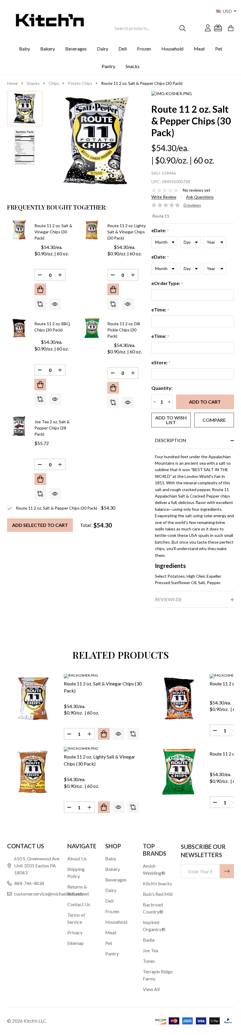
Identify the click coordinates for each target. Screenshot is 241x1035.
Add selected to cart (40, 525)
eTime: (160, 310)
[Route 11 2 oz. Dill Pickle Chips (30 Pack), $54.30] (179, 771)
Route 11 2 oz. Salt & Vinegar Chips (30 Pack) (53, 231)
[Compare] (40, 304)
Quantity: (162, 388)
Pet (218, 48)
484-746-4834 (29, 883)
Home (12, 83)
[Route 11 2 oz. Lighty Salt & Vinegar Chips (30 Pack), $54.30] (33, 771)
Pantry (108, 66)
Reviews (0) (168, 599)
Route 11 (160, 215)
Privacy (75, 932)
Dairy (102, 48)
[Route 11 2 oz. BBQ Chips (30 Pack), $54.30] (179, 698)
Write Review (163, 197)
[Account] (207, 27)
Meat (199, 48)
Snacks (132, 66)
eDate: (160, 230)
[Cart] (231, 28)
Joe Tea (150, 950)
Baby (24, 48)
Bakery (47, 48)
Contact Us (78, 904)
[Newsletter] (227, 871)
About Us (77, 858)
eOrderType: (167, 283)
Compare (214, 420)
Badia (149, 940)
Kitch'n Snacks (157, 883)
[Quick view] (55, 304)
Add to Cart (205, 401)
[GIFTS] (218, 27)
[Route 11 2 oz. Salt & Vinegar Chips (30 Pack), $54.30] (33, 698)
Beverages (76, 48)
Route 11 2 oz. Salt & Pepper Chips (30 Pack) (56, 507)
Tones (149, 961)
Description (170, 440)
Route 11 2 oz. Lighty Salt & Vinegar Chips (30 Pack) (126, 231)
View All (151, 989)
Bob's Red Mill (158, 894)
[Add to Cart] (40, 289)
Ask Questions (200, 197)
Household (172, 48)
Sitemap (75, 943)
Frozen (144, 48)
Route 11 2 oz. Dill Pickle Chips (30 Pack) (123, 329)
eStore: (161, 363)
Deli (122, 48)
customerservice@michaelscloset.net (51, 893)
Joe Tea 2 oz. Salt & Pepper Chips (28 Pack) (52, 427)
